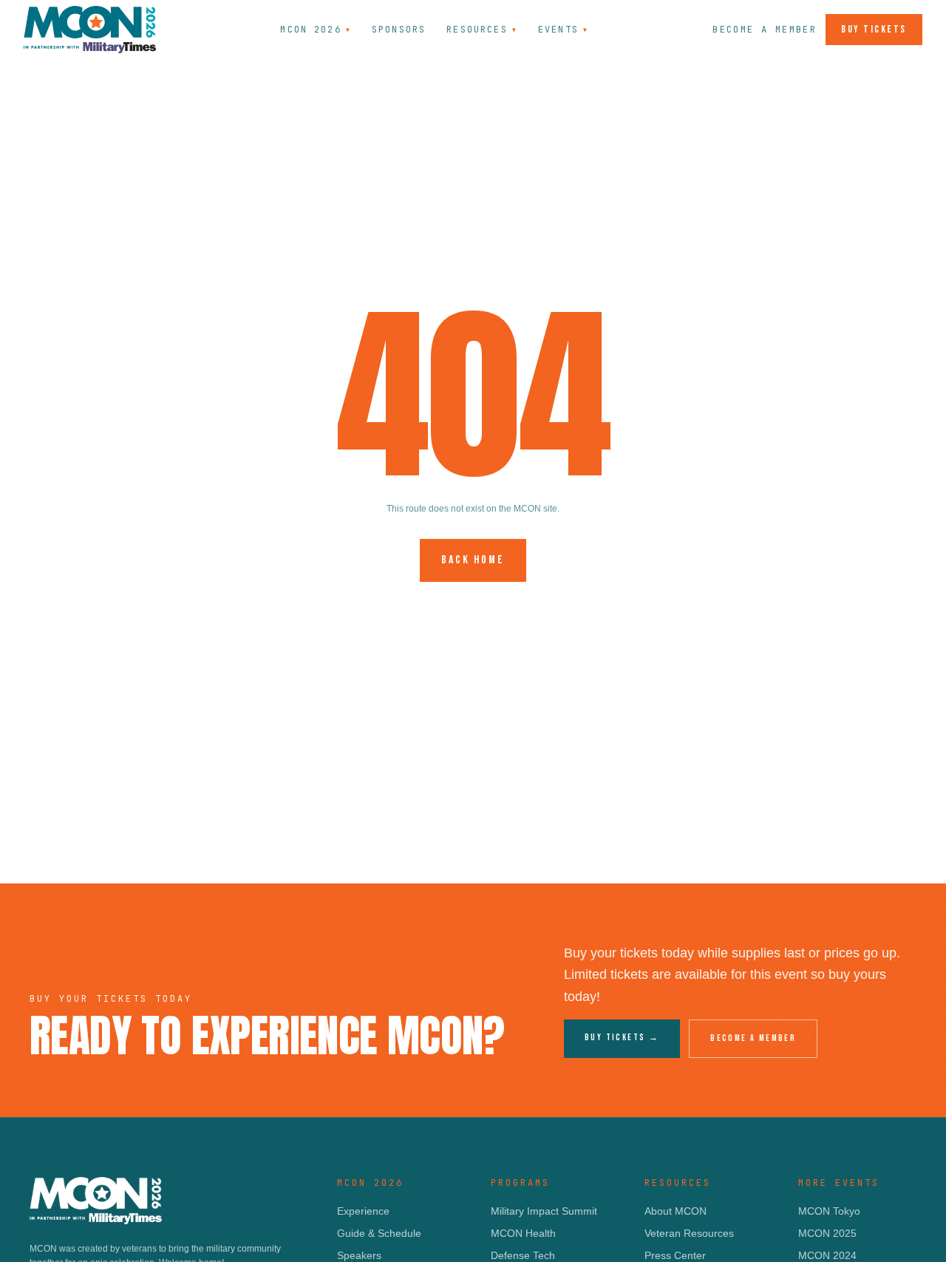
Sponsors (399, 29)
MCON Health (523, 1233)
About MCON (675, 1211)
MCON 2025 (827, 1233)
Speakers (359, 1255)
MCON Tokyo (829, 1211)
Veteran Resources (689, 1233)
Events (563, 29)
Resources (481, 29)
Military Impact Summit (544, 1211)
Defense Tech (523, 1255)
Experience (363, 1211)
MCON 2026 (315, 29)
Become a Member (764, 29)
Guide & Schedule (379, 1233)
